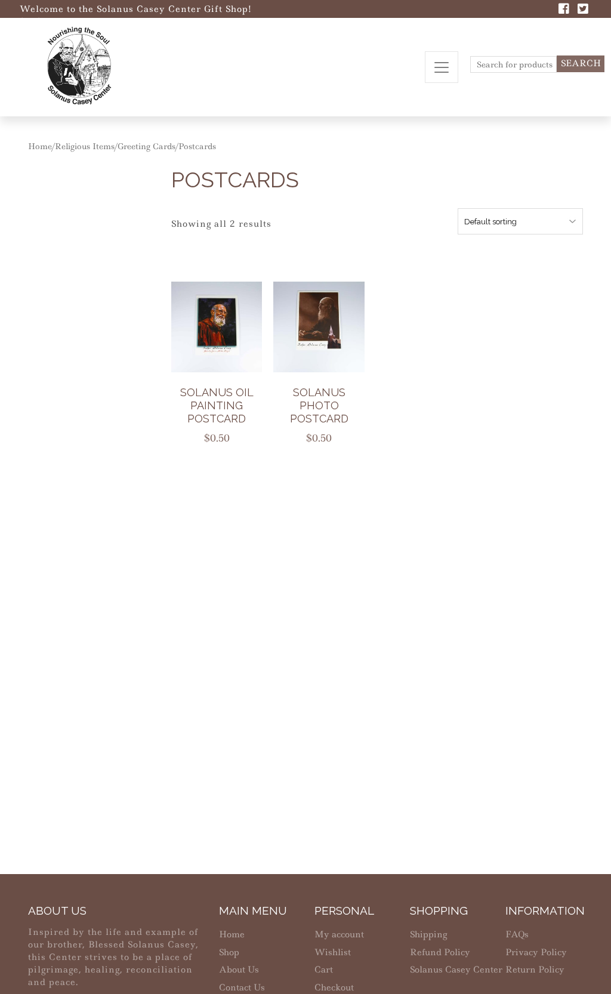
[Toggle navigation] (441, 67)
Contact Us (242, 987)
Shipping (428, 934)
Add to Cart (224, 331)
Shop (229, 952)
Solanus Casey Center (456, 970)
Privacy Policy (536, 952)
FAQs (517, 934)
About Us (239, 970)
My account (339, 934)
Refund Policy (440, 952)
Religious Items (85, 146)
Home (40, 146)
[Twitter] (583, 10)
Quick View (224, 360)
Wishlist (332, 952)
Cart (323, 970)
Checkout (334, 987)
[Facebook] (564, 10)
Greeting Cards (146, 146)
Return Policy (534, 970)
